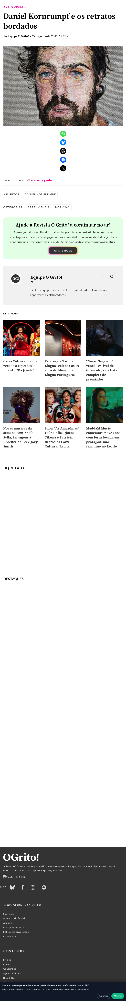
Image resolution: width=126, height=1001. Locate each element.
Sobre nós (8, 914)
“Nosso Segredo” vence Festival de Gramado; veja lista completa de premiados (101, 370)
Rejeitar (103, 996)
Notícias (62, 207)
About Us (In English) (14, 918)
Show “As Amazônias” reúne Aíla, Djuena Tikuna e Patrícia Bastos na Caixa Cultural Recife (62, 437)
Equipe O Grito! (18, 36)
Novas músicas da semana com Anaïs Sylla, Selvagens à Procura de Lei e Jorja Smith (21, 437)
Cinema (7, 964)
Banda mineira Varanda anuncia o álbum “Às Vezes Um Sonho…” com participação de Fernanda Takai (84, 639)
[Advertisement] (63, 692)
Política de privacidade (16, 932)
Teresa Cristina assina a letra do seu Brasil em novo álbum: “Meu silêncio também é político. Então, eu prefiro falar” (83, 657)
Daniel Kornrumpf (40, 194)
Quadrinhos (9, 968)
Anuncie (7, 923)
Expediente (9, 936)
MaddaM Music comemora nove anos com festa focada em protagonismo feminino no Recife (103, 437)
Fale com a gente (40, 180)
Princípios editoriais (14, 927)
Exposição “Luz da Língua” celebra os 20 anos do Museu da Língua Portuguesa (62, 368)
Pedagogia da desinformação (19, 560)
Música (7, 960)
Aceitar (118, 996)
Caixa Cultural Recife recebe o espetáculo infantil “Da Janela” (20, 365)
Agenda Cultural (12, 973)
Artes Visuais (14, 7)
